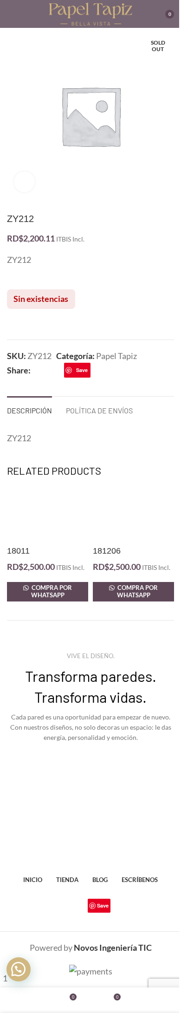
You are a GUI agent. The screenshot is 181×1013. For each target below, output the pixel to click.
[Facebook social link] (36, 370)
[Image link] (90, 844)
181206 (107, 551)
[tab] (29, 409)
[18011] (47, 514)
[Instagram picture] (33, 784)
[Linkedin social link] (96, 370)
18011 (18, 551)
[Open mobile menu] (10, 14)
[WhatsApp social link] (107, 370)
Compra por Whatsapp (51, 591)
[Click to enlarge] (24, 181)
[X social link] (47, 370)
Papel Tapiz (116, 356)
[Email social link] (58, 370)
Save (82, 369)
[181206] (133, 514)
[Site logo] (91, 13)
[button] (18, 969)
